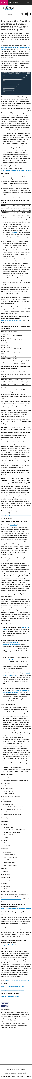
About (9, 1069)
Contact (28, 1076)
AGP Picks (4, 2)
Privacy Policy (21, 1076)
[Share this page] (30, 14)
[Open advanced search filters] (25, 14)
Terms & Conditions (22, 1073)
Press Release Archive (18, 1069)
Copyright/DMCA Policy (8, 1076)
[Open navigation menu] (2, 14)
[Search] (22, 14)
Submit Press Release (10, 1073)
